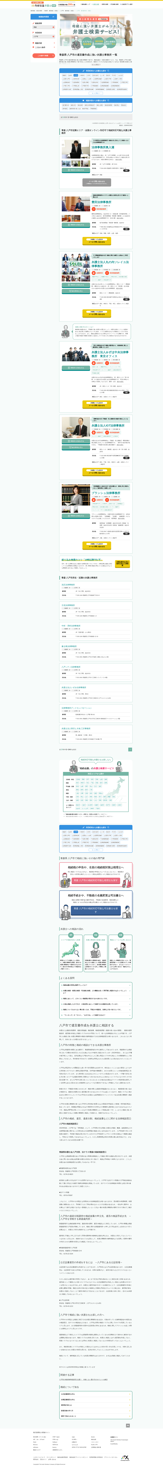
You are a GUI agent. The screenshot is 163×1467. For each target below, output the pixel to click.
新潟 (77, 786)
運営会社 (35, 1459)
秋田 (92, 779)
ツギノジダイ (94, 1442)
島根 (95, 796)
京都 (86, 793)
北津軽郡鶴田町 (115, 86)
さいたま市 (85, 808)
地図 (126, 170)
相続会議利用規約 (62, 1457)
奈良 (91, 793)
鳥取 (91, 796)
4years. (93, 1437)
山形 (101, 779)
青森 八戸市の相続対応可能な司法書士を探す (96, 910)
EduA (34, 1442)
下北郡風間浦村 (104, 82)
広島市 (119, 805)
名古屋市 (90, 805)
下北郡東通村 (75, 82)
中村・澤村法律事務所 (71, 626)
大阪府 (96, 496)
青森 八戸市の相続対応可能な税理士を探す (96, 880)
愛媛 (109, 796)
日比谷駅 (115, 269)
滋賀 (95, 793)
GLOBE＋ (74, 1439)
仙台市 (105, 205)
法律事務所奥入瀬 (103, 147)
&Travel (42, 1439)
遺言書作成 (66, 105)
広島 (77, 796)
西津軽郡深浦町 (89, 89)
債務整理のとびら (57, 1450)
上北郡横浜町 (66, 82)
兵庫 (82, 793)
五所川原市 (95, 75)
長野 (86, 786)
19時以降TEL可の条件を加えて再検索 (122, 563)
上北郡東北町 (75, 79)
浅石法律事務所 (68, 585)
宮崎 (100, 800)
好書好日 (74, 1442)
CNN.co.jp (55, 1439)
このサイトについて (39, 1457)
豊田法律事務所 (101, 202)
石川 (95, 786)
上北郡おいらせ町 (86, 79)
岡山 (82, 796)
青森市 (64, 75)
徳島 (104, 796)
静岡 (82, 789)
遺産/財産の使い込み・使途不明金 (79, 108)
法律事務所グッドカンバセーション (77, 708)
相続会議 (93, 1439)
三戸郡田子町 (85, 86)
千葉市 (98, 808)
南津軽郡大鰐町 (110, 89)
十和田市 (82, 75)
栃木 (101, 783)
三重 (91, 789)
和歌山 (101, 793)
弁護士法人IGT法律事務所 (108, 425)
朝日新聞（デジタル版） (40, 1437)
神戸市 (108, 805)
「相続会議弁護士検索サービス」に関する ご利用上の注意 (81, 814)
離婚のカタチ (37, 1450)
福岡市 (102, 805)
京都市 (114, 805)
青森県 (96, 151)
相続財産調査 (108, 105)
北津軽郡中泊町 (67, 89)
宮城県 (96, 205)
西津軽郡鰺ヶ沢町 (78, 89)
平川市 (114, 75)
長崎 (86, 800)
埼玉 (87, 783)
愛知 (77, 789)
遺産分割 (73, 105)
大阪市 (105, 496)
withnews (35, 1447)
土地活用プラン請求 (126, 4)
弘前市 (70, 75)
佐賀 (82, 800)
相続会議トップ (86, 4)
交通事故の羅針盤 (96, 1447)
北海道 (78, 779)
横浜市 (78, 805)
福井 (100, 786)
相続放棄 (80, 105)
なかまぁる (75, 1444)
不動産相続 (93, 108)
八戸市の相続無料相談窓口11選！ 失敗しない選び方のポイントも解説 (83, 1379)
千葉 (92, 783)
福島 (106, 779)
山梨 (82, 786)
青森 (83, 779)
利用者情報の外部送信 (96, 1457)
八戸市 (75, 587)
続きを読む (119, 159)
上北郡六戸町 (107, 79)
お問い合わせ (52, 1459)
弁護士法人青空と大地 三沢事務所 (76, 728)
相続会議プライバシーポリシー (78, 1457)
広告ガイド (43, 1459)
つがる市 (120, 75)
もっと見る (95, 93)
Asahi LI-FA (94, 1444)
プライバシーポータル (110, 1457)
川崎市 (92, 808)
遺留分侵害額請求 (90, 105)
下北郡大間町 (85, 82)
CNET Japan (56, 1437)
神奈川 (82, 783)
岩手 (87, 779)
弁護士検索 (96, 4)
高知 (113, 796)
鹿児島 (105, 800)
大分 (95, 800)
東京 (77, 783)
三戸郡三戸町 (66, 86)
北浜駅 (115, 496)
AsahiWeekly (114, 1444)
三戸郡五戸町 (124, 82)
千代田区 (106, 269)
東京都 (96, 269)
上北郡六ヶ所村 (117, 79)
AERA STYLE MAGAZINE (79, 1447)
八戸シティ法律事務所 (71, 667)
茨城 (97, 783)
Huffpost (55, 1442)
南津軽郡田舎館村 (122, 89)
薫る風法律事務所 (69, 646)
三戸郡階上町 (75, 86)
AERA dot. (55, 1444)
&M (34, 1439)
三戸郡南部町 (114, 82)
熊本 (91, 800)
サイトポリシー (51, 1457)
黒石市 (108, 75)
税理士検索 (105, 4)
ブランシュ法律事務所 (106, 492)
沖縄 (110, 800)
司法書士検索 (114, 4)
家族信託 (123, 105)
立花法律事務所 (68, 605)
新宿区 (105, 359)
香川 (100, 796)
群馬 (106, 783)
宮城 (97, 779)
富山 (91, 786)
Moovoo (35, 1444)
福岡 (77, 800)
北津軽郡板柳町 (104, 86)
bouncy (55, 1447)
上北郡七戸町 (66, 79)
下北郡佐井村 (94, 82)
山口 (86, 796)
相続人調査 (100, 105)
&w (37, 1439)
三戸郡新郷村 (94, 86)
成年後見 (65, 108)
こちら (101, 816)
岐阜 (86, 789)
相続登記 (116, 105)
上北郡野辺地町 (97, 79)
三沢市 (88, 75)
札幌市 (96, 805)
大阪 (77, 793)
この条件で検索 (43, 55)
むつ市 (102, 75)
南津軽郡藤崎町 (100, 89)
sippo (73, 1437)
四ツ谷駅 (115, 359)
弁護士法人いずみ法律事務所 (74, 687)
